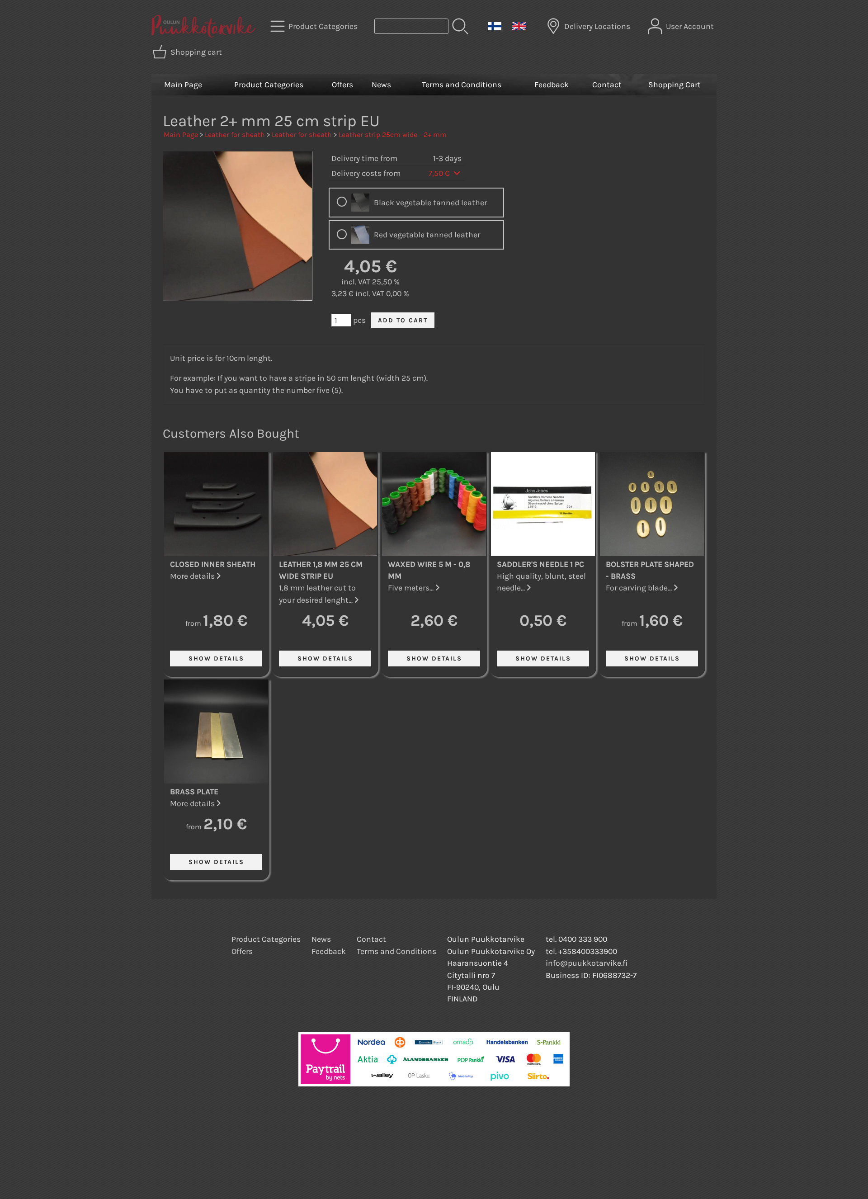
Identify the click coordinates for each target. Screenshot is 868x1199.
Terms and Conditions (461, 84)
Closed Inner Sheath (212, 564)
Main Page (183, 84)
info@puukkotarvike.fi (586, 963)
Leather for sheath (235, 134)
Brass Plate (194, 791)
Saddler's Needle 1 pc (540, 564)
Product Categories (268, 84)
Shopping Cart (674, 84)
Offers (342, 84)
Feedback (551, 84)
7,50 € (440, 173)
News (381, 84)
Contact (607, 84)
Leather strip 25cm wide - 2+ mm (393, 134)
